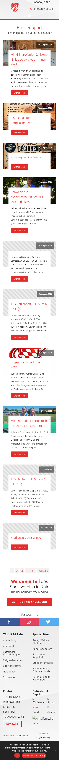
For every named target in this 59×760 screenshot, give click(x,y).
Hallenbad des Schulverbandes (42, 670)
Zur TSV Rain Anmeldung (29, 602)
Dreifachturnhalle (43, 663)
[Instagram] (29, 622)
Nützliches (9, 671)
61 (33, 570)
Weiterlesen (19, 93)
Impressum (8, 735)
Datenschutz (22, 735)
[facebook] (10, 622)
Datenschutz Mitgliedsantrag (43, 735)
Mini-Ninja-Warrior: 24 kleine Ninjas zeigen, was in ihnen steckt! (29, 59)
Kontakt (12, 723)
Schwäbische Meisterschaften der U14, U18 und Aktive (27, 197)
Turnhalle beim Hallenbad (42, 678)
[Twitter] (49, 622)
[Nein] (55, 750)
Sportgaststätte (12, 666)
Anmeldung (10, 640)
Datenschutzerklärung (34, 755)
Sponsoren (9, 677)
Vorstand (8, 646)
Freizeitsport (29, 27)
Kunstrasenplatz (42, 649)
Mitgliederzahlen (13, 660)
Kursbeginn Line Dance (26, 157)
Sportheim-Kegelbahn (39, 656)
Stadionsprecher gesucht (27, 537)
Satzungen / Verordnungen (11, 653)
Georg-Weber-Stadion (41, 641)
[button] (40, 2)
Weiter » (43, 570)
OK (17, 755)
